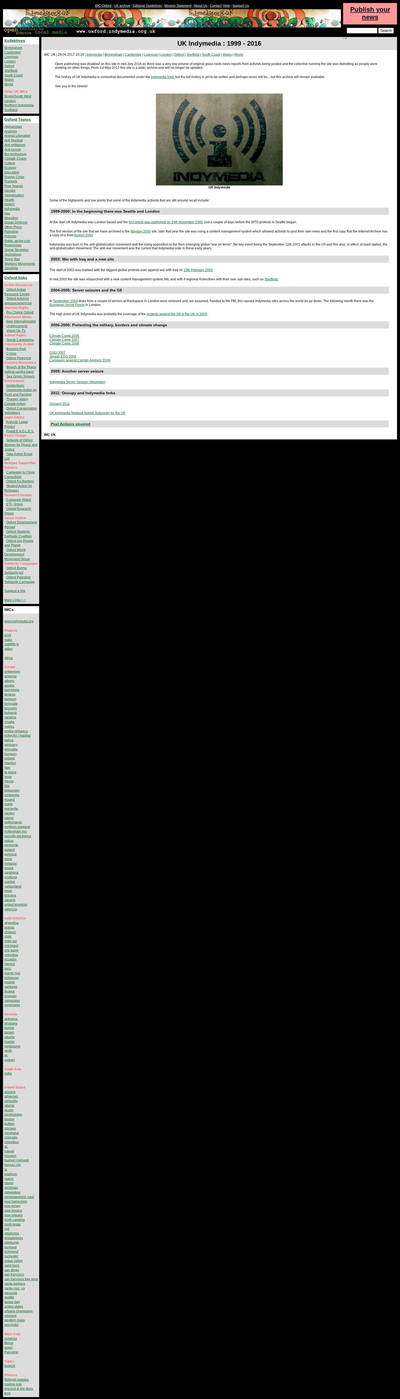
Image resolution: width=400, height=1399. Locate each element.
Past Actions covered (70, 424)
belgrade (11, 704)
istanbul (10, 763)
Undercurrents (16, 326)
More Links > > (15, 600)
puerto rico (12, 973)
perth (8, 1051)
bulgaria (10, 713)
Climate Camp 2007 (64, 340)
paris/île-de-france (17, 836)
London (166, 55)
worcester (11, 1325)
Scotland (10, 110)
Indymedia (94, 55)
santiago (10, 987)
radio (8, 640)
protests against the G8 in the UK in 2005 (177, 314)
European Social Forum (67, 305)
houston (10, 1156)
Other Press (13, 227)
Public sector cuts (17, 241)
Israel (8, 1348)
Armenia (10, 1339)
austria (9, 685)
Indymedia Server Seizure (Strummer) (77, 382)
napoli (9, 818)
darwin (9, 1032)
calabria (10, 717)
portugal (10, 854)
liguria (9, 781)
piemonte (11, 845)
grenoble (11, 749)
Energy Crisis (14, 177)
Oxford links (15, 277)
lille (7, 786)
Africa (8, 658)
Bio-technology (15, 154)
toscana (10, 895)
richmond (11, 1252)
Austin (9, 1110)
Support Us (240, 6)
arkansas (11, 1096)
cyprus (9, 726)
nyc (7, 1229)
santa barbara (14, 1284)
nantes (9, 813)
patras (9, 841)
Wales (227, 55)
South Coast (211, 55)
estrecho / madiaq (17, 735)
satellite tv (11, 644)
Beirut (8, 1343)
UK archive (122, 6)
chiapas (10, 932)
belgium (10, 699)
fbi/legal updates (16, 1380)
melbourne (12, 1046)
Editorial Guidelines (147, 6)
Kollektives (14, 40)
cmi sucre (11, 950)
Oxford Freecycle (18, 358)
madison (10, 1174)
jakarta (9, 1037)
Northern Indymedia (19, 105)
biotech (9, 1366)
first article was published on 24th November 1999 (166, 222)
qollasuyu (11, 978)
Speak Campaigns (20, 340)
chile (7, 936)
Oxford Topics (17, 119)
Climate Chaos (15, 158)
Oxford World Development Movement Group (17, 554)
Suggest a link (14, 591)
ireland (9, 758)
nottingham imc (15, 831)
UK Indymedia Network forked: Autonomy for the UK (87, 413)
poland (9, 850)
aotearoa (11, 1019)
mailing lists (13, 1384)
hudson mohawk (16, 1160)
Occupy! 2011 (60, 404)
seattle (9, 1297)
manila (9, 1042)
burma (9, 1028)
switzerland (12, 886)
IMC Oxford (103, 6)
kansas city (12, 1165)
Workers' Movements (19, 264)
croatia (9, 722)
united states (13, 1306)
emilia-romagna (16, 731)
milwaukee (12, 1192)
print (7, 635)
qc (6, 1055)
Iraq (7, 213)
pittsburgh (11, 1243)
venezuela (12, 1005)
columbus (11, 1142)
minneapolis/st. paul (19, 1197)
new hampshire (15, 1201)
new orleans (13, 1215)
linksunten (12, 790)
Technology (12, 254)
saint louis (11, 1265)
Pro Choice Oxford (19, 312)
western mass (14, 1320)
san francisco (14, 1274)
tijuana (9, 991)
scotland (10, 877)
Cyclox (11, 353)
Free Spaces (13, 186)
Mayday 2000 (141, 231)
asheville (11, 1101)
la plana (10, 772)
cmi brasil (11, 946)
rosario (9, 982)
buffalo (9, 1124)
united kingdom (15, 905)
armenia (10, 676)
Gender (10, 191)
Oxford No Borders (20, 481)
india (8, 1073)
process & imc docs (18, 1389)
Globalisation (14, 195)
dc (6, 1147)
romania (10, 864)
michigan (11, 1188)
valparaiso (12, 1001)
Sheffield (192, 55)
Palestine (11, 232)
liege (8, 777)
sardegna (11, 872)
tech (7, 1393)
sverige (9, 882)
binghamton (13, 1114)
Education (11, 172)
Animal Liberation (17, 136)
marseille (11, 809)
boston (9, 1119)
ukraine (10, 900)
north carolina (14, 1220)
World (238, 55)
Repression (12, 245)
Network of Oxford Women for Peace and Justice (20, 444)
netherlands (13, 822)
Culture (9, 163)
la (5, 1169)
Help (226, 6)
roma (8, 859)
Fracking (10, 181)
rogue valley (13, 1261)
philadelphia (13, 1238)
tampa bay (12, 1302)
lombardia (11, 795)
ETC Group (14, 504)
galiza (8, 740)
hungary (10, 754)
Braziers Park (16, 349)
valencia (10, 909)
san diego (11, 1270)
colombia (11, 955)
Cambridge (133, 55)
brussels (10, 708)
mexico (9, 964)
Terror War (12, 259)
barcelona (11, 690)
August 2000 (83, 235)
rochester (11, 1256)
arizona (10, 1092)
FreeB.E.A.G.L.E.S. (20, 431)
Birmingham (113, 55)
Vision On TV (16, 331)
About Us (200, 6)
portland (10, 1247)
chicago (10, 1128)
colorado (10, 1137)
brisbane (10, 1023)
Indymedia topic (162, 77)
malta (8, 804)
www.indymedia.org (18, 621)
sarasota (10, 1293)
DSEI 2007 (58, 353)
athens (9, 681)
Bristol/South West (17, 96)
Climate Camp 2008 (64, 343)
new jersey (12, 1206)
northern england (17, 827)
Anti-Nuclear (13, 140)
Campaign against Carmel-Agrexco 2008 (80, 360)
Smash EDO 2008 (63, 356)
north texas (12, 1224)
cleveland (11, 1133)
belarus (10, 694)
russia (8, 868)
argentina (11, 923)
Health (9, 200)
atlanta (9, 1106)
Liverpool (151, 55)
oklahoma (11, 1233)
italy (7, 768)
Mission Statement (178, 6)
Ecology (10, 168)
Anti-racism (12, 149)
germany (10, 745)
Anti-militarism (14, 145)
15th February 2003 (198, 270)
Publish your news (370, 13)
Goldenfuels (15, 385)
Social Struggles (16, 250)
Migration (11, 218)
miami (8, 1183)
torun (8, 891)
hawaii (9, 1151)
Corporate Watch (18, 500)
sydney (9, 1060)
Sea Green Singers (20, 376)
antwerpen (12, 672)
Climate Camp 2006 (64, 336)
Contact (215, 6)
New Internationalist (21, 321)
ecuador (10, 959)
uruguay (10, 996)
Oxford (179, 55)
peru (7, 968)
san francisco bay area (21, 1279)
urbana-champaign (18, 1311)
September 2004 (65, 301)
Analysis (10, 131)
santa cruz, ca (14, 1288)
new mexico (13, 1210)
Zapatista (11, 268)
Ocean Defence (15, 222)
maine (9, 1179)
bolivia (9, 927)
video (8, 649)
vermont (10, 1316)
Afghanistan (13, 127)
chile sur (10, 941)
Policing (10, 236)
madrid (9, 800)
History (9, 204)
